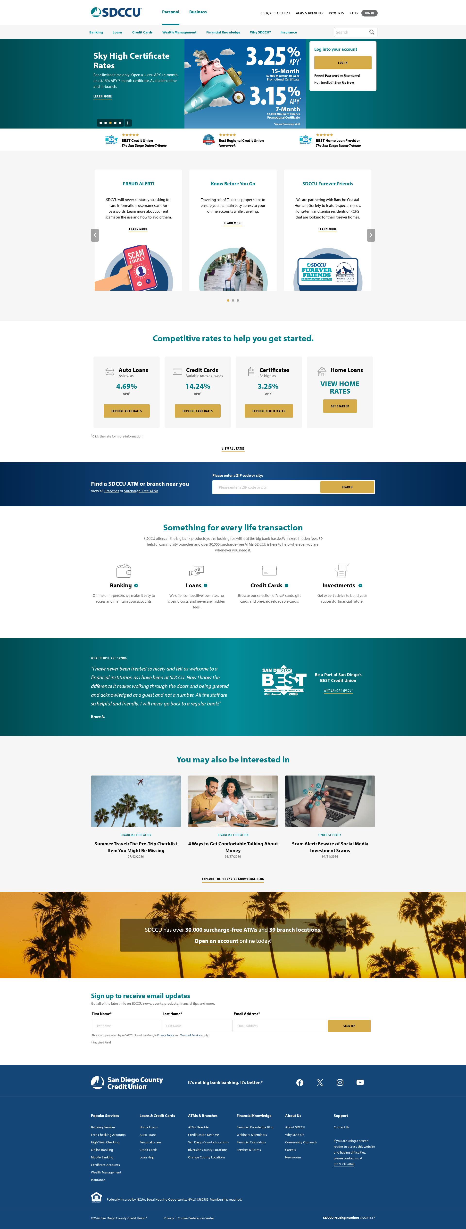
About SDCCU (295, 1127)
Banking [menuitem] (96, 32)
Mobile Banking (102, 1157)
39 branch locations (294, 929)
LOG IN (369, 13)
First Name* (102, 1013)
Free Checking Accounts (108, 1134)
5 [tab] (120, 123)
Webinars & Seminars (252, 1134)
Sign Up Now (344, 82)
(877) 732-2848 (344, 1164)
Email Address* (247, 1013)
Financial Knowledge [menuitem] (223, 32)
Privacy (169, 1218)
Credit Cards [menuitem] (142, 32)
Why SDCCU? (294, 1134)
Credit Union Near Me (203, 1134)
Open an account (216, 940)
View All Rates (233, 448)
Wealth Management (106, 1172)
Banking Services (103, 1127)
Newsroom (293, 1157)
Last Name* (172, 1013)
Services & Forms (249, 1150)
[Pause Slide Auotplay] (128, 121)
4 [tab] (115, 123)
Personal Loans (150, 1142)
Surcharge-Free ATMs (141, 490)
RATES (354, 12)
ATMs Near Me (198, 1127)
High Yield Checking (105, 1142)
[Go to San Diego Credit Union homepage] (127, 1082)
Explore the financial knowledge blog (233, 878)
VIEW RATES (101, 80)
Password (332, 75)
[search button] (371, 32)
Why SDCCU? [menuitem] (260, 32)
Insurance (98, 1180)
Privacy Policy (165, 1035)
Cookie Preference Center (196, 1218)
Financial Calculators (251, 1142)
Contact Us (342, 1127)
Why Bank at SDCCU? (338, 690)
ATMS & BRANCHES (309, 12)
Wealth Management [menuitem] (179, 32)
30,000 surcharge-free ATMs (221, 929)
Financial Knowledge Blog (255, 1127)
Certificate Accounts (105, 1165)
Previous (95, 235)
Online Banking (102, 1150)
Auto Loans (148, 1134)
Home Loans (149, 1127)
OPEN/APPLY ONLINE (276, 12)
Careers (290, 1150)
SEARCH (347, 487)
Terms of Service (190, 1035)
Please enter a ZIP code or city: (237, 475)
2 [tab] (105, 123)
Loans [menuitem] (118, 32)
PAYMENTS (336, 12)
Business (198, 12)
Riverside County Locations (207, 1150)
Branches (111, 490)
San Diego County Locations (208, 1142)
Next (371, 235)
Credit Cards (148, 1150)
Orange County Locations (206, 1157)
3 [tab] (110, 123)
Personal (170, 12)
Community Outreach (301, 1142)
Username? (352, 75)
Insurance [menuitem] (289, 32)
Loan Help (147, 1157)
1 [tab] (101, 123)
